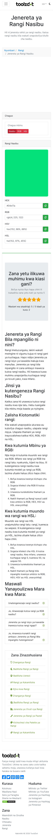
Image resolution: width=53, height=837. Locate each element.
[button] (44, 4)
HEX (7, 200)
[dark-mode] (50, 4)
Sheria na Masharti (11, 798)
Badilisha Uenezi (21, 675)
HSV (7, 223)
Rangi (21, 50)
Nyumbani (9, 50)
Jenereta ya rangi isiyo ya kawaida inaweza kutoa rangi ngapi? (26, 624)
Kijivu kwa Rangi (20, 689)
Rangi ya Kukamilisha (24, 682)
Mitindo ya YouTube (39, 791)
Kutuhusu (6, 788)
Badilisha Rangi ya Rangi (25, 669)
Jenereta (6, 825)
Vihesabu (6, 821)
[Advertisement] (26, 85)
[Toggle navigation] (6, 4)
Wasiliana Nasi (9, 791)
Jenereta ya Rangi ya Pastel (27, 715)
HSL (25, 131)
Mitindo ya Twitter (38, 788)
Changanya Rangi (21, 662)
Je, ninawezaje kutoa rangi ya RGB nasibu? (26, 613)
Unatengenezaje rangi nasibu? (23, 603)
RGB (19, 131)
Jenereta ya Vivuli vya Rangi (27, 709)
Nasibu (12, 131)
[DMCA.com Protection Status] (9, 801)
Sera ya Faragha (10, 795)
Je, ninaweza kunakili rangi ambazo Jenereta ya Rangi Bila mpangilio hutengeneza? (24, 636)
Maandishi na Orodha (13, 815)
